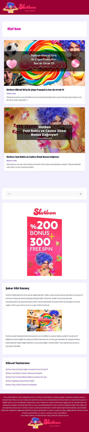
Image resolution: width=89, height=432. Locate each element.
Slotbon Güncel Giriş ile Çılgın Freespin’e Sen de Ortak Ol (35, 89)
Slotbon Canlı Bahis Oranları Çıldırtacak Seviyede (24, 373)
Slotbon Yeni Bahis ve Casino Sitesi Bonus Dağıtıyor (32, 157)
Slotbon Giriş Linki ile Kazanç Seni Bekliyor (21, 385)
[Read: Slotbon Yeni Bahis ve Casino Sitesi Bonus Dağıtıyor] (44, 130)
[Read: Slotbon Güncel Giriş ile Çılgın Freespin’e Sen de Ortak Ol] (44, 63)
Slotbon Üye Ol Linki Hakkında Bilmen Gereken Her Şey (26, 377)
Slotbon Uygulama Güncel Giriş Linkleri (20, 381)
